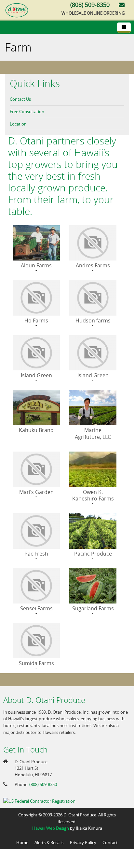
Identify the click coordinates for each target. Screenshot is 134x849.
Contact (110, 842)
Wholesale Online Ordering (93, 13)
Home (22, 842)
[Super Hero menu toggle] (124, 27)
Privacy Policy (83, 842)
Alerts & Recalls (48, 842)
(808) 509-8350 (43, 784)
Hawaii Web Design (50, 828)
